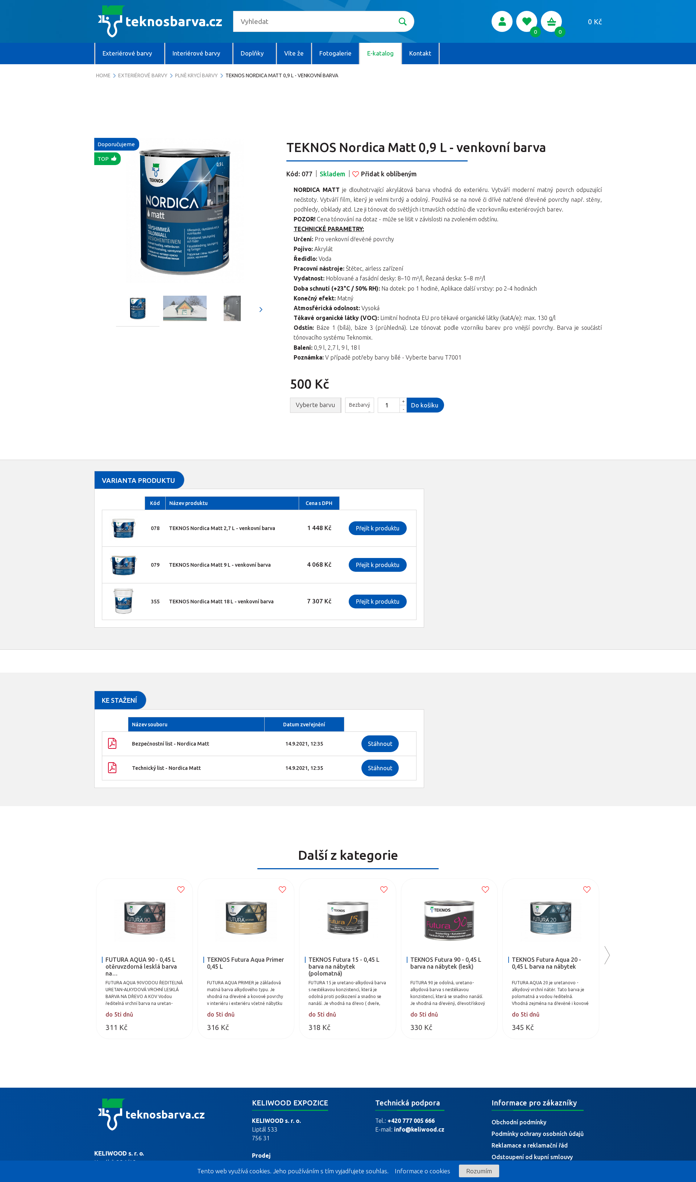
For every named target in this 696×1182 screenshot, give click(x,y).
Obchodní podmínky (519, 1122)
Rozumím (479, 1170)
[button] (261, 309)
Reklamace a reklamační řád (530, 1145)
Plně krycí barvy (196, 75)
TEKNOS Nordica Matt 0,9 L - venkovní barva (281, 75)
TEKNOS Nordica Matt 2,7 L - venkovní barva (222, 528)
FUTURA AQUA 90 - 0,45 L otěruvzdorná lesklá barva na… (141, 966)
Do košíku (424, 405)
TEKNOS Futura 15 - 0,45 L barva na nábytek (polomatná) (344, 966)
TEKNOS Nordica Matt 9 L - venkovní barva (220, 565)
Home (103, 75)
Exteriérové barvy (142, 75)
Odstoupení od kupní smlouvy (532, 1157)
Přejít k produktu (377, 528)
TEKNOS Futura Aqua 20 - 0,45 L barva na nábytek (546, 963)
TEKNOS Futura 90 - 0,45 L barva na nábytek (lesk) (445, 963)
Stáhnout (380, 743)
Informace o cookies (422, 1170)
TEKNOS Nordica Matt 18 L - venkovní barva (221, 601)
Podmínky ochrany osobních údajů (538, 1133)
